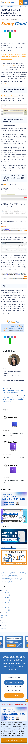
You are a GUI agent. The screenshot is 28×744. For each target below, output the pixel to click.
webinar (15, 578)
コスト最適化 (13, 575)
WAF (11, 581)
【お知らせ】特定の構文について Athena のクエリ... (13, 481)
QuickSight (21, 572)
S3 (22, 578)
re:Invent (5, 572)
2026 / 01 (6, 610)
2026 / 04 (6, 602)
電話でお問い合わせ (15, 682)
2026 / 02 (6, 607)
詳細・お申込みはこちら (14, 740)
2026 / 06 (6, 597)
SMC (4, 185)
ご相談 (16, 695)
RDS (4, 575)
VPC (4, 581)
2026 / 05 (6, 600)
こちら (4, 83)
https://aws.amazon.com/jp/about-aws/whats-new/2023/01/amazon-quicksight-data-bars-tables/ (14, 57)
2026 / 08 (6, 592)
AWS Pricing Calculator (9, 65)
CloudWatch (6, 578)
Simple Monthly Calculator (9, 96)
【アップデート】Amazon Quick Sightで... (14, 458)
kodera (5, 369)
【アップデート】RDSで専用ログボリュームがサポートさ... (13, 434)
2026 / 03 (6, 605)
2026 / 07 (6, 595)
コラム (22, 19)
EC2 (13, 572)
